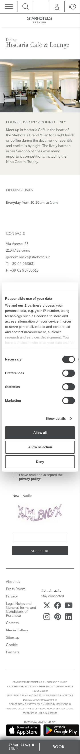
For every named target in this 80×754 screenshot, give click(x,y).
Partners (12, 652)
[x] (47, 606)
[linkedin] (68, 617)
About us (13, 582)
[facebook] (58, 606)
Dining (11, 39)
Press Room (16, 589)
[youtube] (68, 606)
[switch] (68, 373)
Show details (56, 418)
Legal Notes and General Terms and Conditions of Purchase (21, 609)
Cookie (12, 645)
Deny (40, 462)
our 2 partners (30, 305)
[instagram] (47, 617)
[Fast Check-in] (72, 6)
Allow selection (40, 447)
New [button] (16, 496)
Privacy (12, 596)
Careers (12, 623)
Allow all (40, 433)
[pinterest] (58, 617)
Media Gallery (17, 630)
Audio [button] (27, 496)
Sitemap (12, 637)
